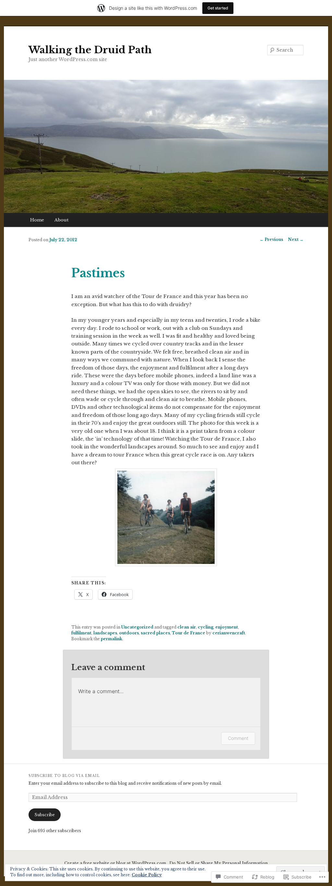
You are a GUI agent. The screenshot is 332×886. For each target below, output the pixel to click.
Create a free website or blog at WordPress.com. (115, 863)
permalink (111, 638)
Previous (271, 239)
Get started (218, 8)
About (61, 220)
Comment (238, 738)
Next (295, 239)
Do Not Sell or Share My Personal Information (218, 863)
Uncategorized (137, 627)
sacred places (155, 632)
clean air (186, 627)
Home (37, 220)
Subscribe (44, 814)
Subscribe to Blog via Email (64, 776)
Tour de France (188, 632)
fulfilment (81, 632)
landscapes (105, 632)
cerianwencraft (228, 632)
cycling (205, 627)
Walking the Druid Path (90, 50)
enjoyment (226, 627)
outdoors (129, 632)
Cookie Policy (147, 874)
